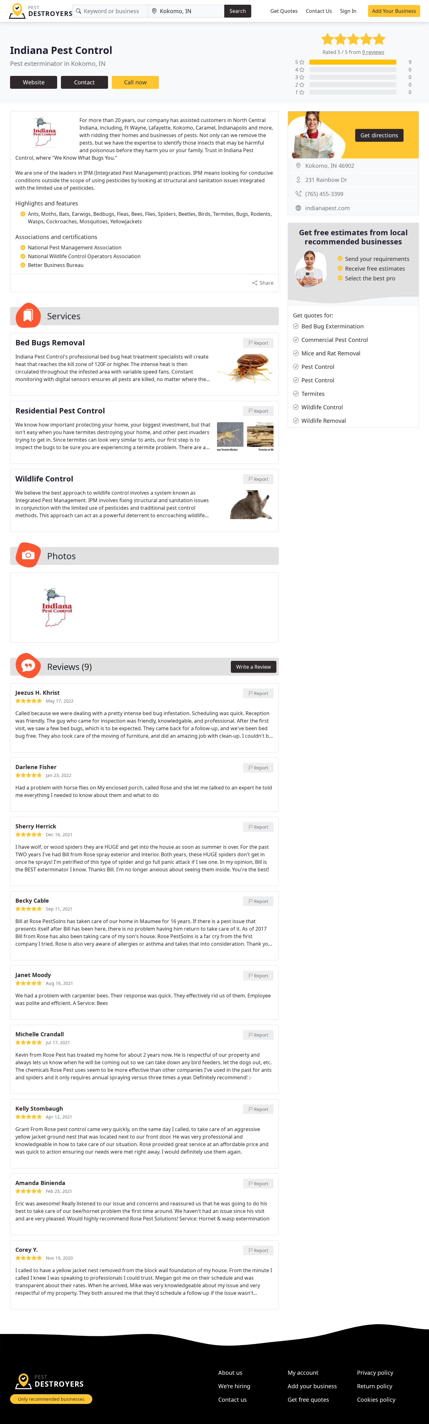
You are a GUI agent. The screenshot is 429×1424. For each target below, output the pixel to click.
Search (238, 11)
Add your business (312, 1386)
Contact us (232, 1399)
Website (34, 82)
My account (303, 1372)
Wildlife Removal (323, 420)
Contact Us (319, 11)
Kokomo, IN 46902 (329, 165)
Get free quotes (308, 1399)
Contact (84, 82)
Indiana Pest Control (61, 50)
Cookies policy (376, 1399)
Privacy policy (375, 1372)
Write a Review (253, 666)
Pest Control (317, 366)
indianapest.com (327, 208)
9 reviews (373, 52)
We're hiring (234, 1386)
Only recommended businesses (51, 1399)
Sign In (348, 11)
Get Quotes (284, 11)
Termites (312, 393)
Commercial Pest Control (334, 339)
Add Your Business (394, 11)
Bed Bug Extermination (332, 326)
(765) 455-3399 (324, 194)
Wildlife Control (321, 407)
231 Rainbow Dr (326, 179)
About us (230, 1372)
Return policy (374, 1386)
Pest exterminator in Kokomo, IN (58, 63)
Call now (135, 82)
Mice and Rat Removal (330, 353)
